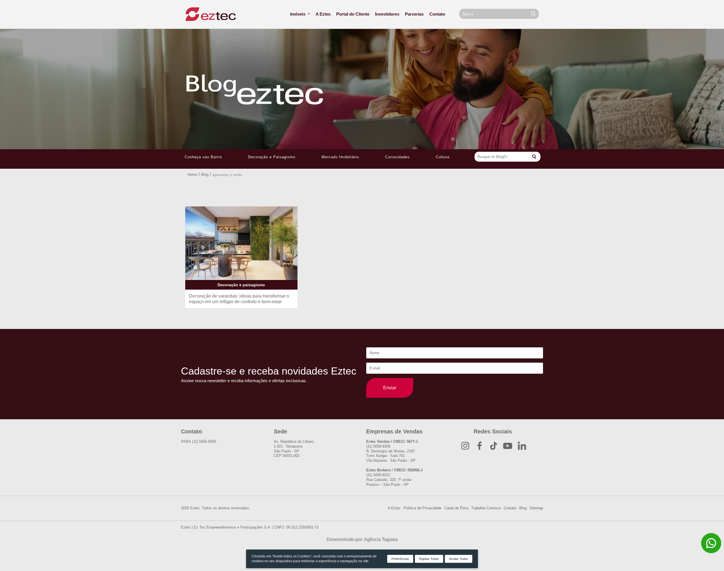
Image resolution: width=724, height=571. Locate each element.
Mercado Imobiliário (340, 157)
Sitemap (536, 508)
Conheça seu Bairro (203, 157)
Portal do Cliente (352, 14)
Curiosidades (397, 157)
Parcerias (414, 14)
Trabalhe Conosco (486, 508)
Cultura (442, 157)
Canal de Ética (456, 508)
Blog (204, 174)
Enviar (389, 387)
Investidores (387, 14)
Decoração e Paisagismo (271, 157)
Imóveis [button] (298, 14)
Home (192, 174)
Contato (437, 14)
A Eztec (323, 14)
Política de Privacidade (422, 508)
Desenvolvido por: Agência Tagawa (362, 539)
